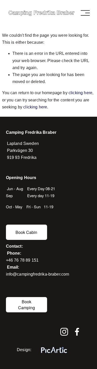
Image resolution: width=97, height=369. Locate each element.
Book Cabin (26, 232)
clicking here (80, 93)
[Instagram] (64, 332)
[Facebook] (77, 332)
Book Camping (26, 305)
